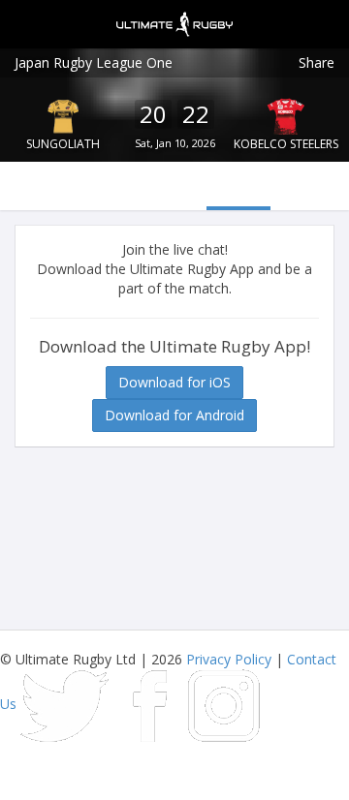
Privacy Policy (228, 659)
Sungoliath (63, 144)
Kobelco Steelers (286, 144)
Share (316, 62)
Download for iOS (174, 382)
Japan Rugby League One (94, 62)
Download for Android (174, 415)
